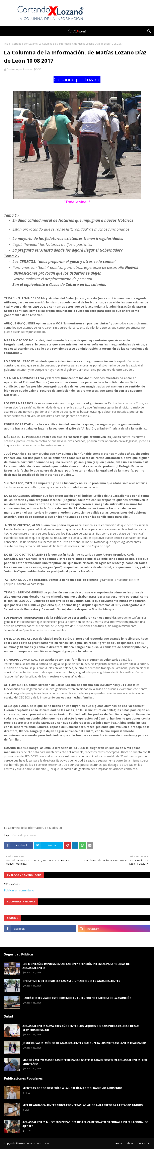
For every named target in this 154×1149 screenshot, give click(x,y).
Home (119, 1143)
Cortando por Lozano (24, 43)
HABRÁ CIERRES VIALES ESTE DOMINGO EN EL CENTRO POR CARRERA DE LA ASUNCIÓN (77, 998)
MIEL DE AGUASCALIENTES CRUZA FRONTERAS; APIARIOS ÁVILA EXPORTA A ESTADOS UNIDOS (82, 1105)
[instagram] (114, 928)
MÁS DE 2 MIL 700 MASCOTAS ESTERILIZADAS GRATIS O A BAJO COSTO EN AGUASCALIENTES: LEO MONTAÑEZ (84, 1062)
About (130, 1143)
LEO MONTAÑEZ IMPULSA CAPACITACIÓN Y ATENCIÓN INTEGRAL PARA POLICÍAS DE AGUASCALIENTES (76, 966)
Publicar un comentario (19, 890)
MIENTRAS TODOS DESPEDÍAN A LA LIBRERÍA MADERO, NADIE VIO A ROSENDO (72, 1088)
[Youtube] (40, 937)
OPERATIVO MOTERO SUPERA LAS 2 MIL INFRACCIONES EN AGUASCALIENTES (71, 981)
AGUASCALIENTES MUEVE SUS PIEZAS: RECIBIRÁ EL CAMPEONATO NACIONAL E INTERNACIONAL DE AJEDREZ (85, 1124)
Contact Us (144, 1143)
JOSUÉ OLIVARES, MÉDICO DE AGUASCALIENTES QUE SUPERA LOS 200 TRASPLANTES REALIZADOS (84, 1043)
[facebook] (40, 928)
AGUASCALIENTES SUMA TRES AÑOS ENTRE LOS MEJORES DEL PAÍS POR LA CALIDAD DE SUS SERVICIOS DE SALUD (80, 1028)
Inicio (7, 43)
